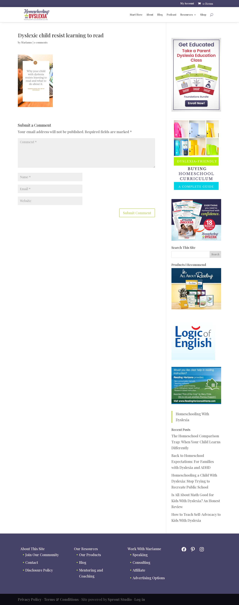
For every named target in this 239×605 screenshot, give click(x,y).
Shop (203, 14)
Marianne (26, 42)
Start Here (136, 14)
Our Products (90, 554)
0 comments (41, 42)
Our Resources (86, 548)
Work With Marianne (144, 548)
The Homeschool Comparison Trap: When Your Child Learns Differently (195, 441)
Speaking (140, 554)
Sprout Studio (120, 599)
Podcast (171, 14)
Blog (160, 14)
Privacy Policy (29, 599)
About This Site (32, 548)
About (149, 14)
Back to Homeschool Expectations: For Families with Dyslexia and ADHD (192, 461)
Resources (186, 14)
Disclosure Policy (39, 570)
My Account (187, 3)
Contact (31, 562)
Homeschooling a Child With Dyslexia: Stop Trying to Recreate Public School (194, 481)
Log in (139, 599)
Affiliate (139, 570)
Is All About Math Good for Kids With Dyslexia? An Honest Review (195, 500)
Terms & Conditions (61, 599)
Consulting (141, 562)
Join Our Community (42, 554)
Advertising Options (149, 577)
